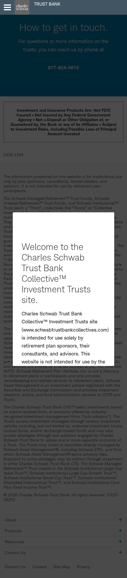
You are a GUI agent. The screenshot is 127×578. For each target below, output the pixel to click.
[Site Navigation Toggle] (7, 7)
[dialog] (63, 289)
